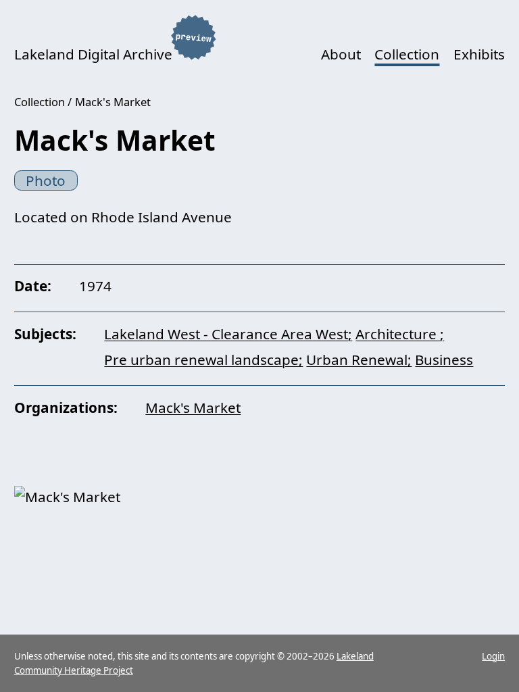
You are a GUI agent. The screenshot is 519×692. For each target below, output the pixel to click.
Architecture (397, 333)
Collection (406, 54)
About (341, 54)
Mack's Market (113, 101)
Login (493, 656)
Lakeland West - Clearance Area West (226, 333)
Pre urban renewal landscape (201, 359)
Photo (46, 180)
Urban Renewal (356, 359)
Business (444, 359)
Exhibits (479, 54)
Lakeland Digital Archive (93, 54)
